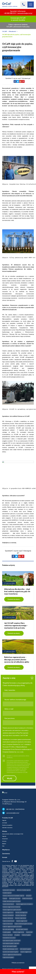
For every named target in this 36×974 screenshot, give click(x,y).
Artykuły (4, 841)
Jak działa (4, 822)
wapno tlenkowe (7, 923)
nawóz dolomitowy (8, 904)
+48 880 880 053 (10, 13)
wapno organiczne (21, 921)
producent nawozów (9, 890)
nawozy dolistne (7, 935)
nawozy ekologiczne (21, 912)
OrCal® (4, 31)
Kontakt (4, 857)
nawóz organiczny (8, 912)
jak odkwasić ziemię (21, 929)
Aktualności (12, 31)
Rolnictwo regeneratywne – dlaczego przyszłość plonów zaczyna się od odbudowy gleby (16, 659)
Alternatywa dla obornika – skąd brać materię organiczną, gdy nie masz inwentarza (17, 591)
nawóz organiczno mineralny (24, 904)
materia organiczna (18, 932)
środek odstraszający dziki (10, 949)
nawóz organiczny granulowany (12, 909)
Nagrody (4, 820)
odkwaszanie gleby (25, 949)
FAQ (3, 846)
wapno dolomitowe (8, 921)
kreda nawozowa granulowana (11, 901)
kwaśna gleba (7, 932)
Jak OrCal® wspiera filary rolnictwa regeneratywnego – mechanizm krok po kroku (16, 625)
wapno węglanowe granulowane (12, 926)
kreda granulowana (14, 898)
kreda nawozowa (27, 898)
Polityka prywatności (18, 963)
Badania (4, 843)
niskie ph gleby (26, 935)
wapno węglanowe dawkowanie (12, 954)
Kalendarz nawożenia (7, 827)
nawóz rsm (29, 932)
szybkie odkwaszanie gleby (10, 952)
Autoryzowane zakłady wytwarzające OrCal (12, 834)
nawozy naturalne (21, 915)
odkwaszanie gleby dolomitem (11, 940)
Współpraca (6, 850)
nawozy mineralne (8, 915)
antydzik (28, 895)
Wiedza (4, 831)
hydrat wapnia (7, 893)
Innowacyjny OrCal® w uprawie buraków (18, 19)
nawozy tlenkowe (8, 918)
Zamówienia (6, 853)
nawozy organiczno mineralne (11, 907)
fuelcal (5, 898)
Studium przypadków (7, 825)
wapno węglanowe (26, 952)
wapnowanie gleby (8, 957)
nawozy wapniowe (20, 918)
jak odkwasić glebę (8, 929)
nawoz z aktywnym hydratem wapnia (13, 895)
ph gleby (17, 935)
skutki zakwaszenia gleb (9, 946)
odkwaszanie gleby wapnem (11, 943)
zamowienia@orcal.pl (24, 13)
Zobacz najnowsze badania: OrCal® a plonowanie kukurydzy (18, 25)
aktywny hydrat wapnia (23, 890)
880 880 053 (10, 809)
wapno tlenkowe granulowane (23, 923)
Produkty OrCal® (7, 818)
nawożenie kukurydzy (9, 938)
